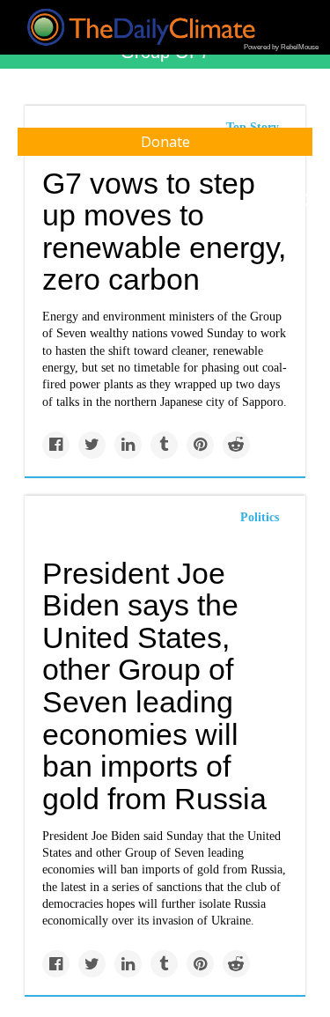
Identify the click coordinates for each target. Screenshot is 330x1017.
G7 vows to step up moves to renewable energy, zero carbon (164, 231)
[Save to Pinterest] (200, 445)
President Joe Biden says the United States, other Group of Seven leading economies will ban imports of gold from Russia (154, 685)
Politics (259, 517)
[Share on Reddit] (236, 445)
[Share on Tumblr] (164, 445)
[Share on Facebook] (56, 445)
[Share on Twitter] (92, 445)
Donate (165, 141)
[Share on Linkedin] (128, 445)
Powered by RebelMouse (281, 47)
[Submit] (305, 200)
